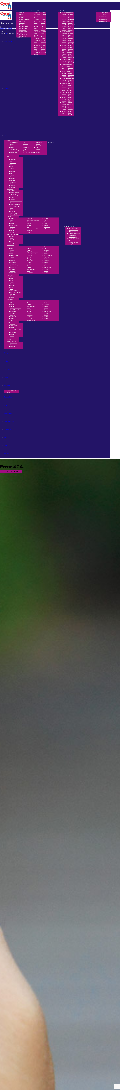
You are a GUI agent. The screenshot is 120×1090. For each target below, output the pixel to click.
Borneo (12, 161)
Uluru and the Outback (16, 201)
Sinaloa (29, 262)
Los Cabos (22, 21)
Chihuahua (29, 255)
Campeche (46, 260)
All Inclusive (8, 41)
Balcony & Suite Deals (74, 233)
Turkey (45, 228)
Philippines (13, 182)
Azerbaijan (13, 159)
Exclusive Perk (102, 16)
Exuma (35, 23)
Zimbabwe (51, 142)
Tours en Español (11, 341)
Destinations (8, 397)
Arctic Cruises (13, 325)
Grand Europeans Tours (33, 220)
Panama (18, 33)
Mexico (18, 11)
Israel (11, 280)
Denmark (12, 227)
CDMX (28, 271)
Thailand (12, 185)
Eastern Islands (14, 255)
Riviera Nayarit (23, 31)
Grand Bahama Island (36, 26)
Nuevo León (30, 260)
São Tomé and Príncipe (29, 152)
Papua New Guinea (15, 215)
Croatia (12, 223)
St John (43, 50)
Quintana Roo (47, 267)
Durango (29, 259)
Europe (9, 216)
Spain (45, 223)
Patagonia (13, 272)
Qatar (11, 289)
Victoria (12, 202)
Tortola (36, 47)
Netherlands (30, 230)
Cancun (21, 14)
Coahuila (29, 257)
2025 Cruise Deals (73, 230)
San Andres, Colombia (43, 17)
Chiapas (46, 262)
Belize (35, 36)
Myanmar (12, 180)
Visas (5, 445)
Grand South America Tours (17, 265)
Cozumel (21, 16)
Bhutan (12, 236)
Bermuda (36, 38)
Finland (12, 230)
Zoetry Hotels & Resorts (70, 109)
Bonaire (36, 40)
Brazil (11, 252)
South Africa (39, 142)
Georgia (12, 168)
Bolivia (12, 250)
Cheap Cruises (72, 235)
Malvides (12, 239)
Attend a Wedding (11, 390)
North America (10, 299)
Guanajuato (30, 272)
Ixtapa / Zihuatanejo (24, 19)
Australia (12, 190)
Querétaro (46, 253)
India (11, 238)
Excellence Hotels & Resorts (64, 61)
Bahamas (36, 19)
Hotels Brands (62, 11)
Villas (5, 405)
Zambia (37, 151)
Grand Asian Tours (15, 170)
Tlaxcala (46, 271)
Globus (9, 339)
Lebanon (12, 285)
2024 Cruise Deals (73, 228)
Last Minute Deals (103, 12)
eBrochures (8, 413)
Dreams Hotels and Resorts (64, 47)
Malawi (25, 142)
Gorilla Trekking (14, 149)
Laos (11, 176)
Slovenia (46, 221)
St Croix (43, 49)
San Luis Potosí (48, 255)
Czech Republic (14, 225)
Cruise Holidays (72, 237)
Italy (28, 227)
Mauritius (25, 144)
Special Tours (13, 344)
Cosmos (9, 337)
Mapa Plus (13, 346)
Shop (5, 437)
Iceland (29, 223)
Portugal (46, 218)
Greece (29, 221)
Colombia (43, 12)
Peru (28, 246)
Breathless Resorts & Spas (64, 33)
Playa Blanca (22, 36)
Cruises (6, 88)
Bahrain (12, 276)
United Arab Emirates (15, 292)
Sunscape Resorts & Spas (71, 97)
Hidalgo (46, 246)
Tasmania (12, 199)
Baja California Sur (31, 253)
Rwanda (25, 151)
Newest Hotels (103, 19)
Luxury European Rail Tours (34, 228)
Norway (29, 232)
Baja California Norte (32, 252)
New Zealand (13, 209)
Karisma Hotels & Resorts (64, 107)
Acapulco (21, 12)
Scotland (46, 220)
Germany (29, 218)
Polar (8, 322)
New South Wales (14, 192)
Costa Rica (13, 259)
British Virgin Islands (36, 43)
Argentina (12, 246)
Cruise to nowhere (73, 242)
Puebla (45, 252)
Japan (12, 175)
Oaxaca (46, 265)
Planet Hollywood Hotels (71, 62)
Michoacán (29, 315)
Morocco (25, 145)
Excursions (7, 429)
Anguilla (36, 12)
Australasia (10, 189)
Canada (12, 301)
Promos (98, 11)
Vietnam (12, 187)
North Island (13, 211)
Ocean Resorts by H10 (71, 48)
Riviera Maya (22, 30)
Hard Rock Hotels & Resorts (64, 80)
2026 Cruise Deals (73, 231)
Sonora (29, 264)
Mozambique (26, 147)
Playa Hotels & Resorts (70, 68)
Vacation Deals (103, 21)
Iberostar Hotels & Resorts (64, 99)
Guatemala (19, 37)
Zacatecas (46, 257)
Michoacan (46, 250)
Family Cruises (72, 244)
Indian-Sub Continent (12, 234)
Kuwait (12, 283)
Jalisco (45, 248)
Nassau (36, 30)
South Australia (14, 195)
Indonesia (12, 171)
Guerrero (46, 264)
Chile (11, 253)
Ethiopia (12, 145)
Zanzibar (38, 152)
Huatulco (21, 17)
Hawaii (6, 377)
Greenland (13, 332)
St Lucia (43, 40)
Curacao (43, 21)
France (12, 232)
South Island (13, 213)
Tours (6, 135)
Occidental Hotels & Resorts (71, 43)
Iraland (29, 225)
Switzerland (47, 227)
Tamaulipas (30, 265)
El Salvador (13, 264)
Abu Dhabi (13, 294)
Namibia (25, 149)
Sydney (12, 197)
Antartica (12, 324)
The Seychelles (39, 145)
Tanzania (38, 144)
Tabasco (46, 269)
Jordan (12, 282)
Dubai (11, 296)
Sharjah (12, 297)
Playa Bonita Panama (24, 35)
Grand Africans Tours (15, 151)
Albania (12, 218)
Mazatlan (21, 24)
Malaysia (12, 178)
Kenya (12, 147)
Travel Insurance (9, 421)
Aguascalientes (31, 269)
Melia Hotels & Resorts (70, 33)
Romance (7, 385)
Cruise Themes (69, 226)
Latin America (10, 245)
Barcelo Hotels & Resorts (64, 24)
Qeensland (13, 194)
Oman (11, 287)
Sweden (46, 225)
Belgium (12, 221)
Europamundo (13, 343)
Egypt (11, 144)
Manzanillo (21, 23)
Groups (6, 353)
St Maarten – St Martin (43, 36)
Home (6, 33)
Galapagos (13, 262)
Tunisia (37, 147)
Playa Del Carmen (23, 26)
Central (29, 267)
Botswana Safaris (15, 142)
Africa (8, 140)
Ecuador (12, 260)
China (11, 164)
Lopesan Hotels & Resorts (70, 14)
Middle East (10, 275)
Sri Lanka (12, 243)
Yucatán (63, 246)
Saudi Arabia (13, 290)
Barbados (36, 35)
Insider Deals (102, 17)
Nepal (11, 241)
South (45, 259)
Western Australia (15, 204)
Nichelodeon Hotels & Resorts (71, 38)
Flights (6, 361)
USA (11, 302)
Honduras (12, 269)
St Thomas (43, 52)
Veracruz (46, 272)
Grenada (43, 23)
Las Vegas (7, 369)
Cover (8, 392)
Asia (8, 156)
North (28, 250)
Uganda (38, 149)
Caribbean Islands (36, 11)
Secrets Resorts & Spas (71, 92)
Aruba (35, 17)
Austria (12, 220)
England (12, 228)
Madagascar (13, 152)
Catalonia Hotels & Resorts (64, 38)
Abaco (35, 21)
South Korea (13, 183)
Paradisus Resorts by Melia (71, 57)
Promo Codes (102, 14)
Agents (6, 454)
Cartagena (43, 14)
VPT (11, 348)
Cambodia (13, 163)
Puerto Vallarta (23, 28)
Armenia (12, 157)
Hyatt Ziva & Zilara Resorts (64, 94)
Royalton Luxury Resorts (70, 83)
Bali (11, 173)
